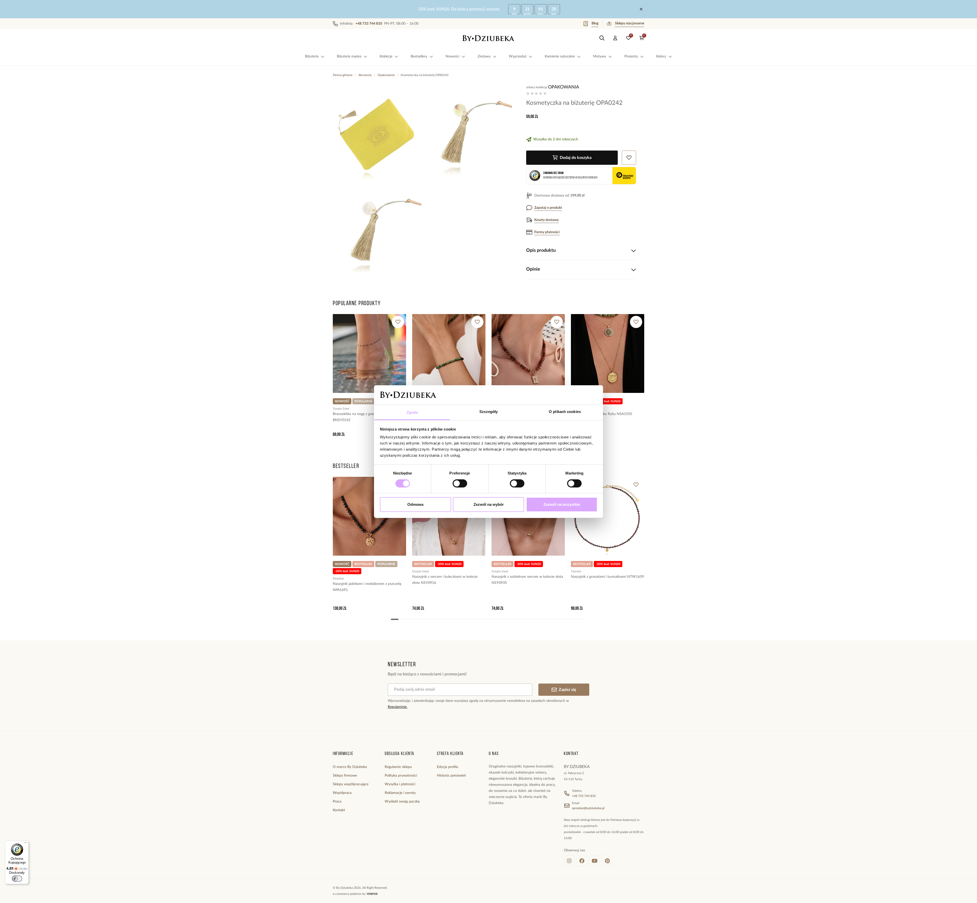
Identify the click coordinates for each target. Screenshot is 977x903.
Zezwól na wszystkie (561, 504)
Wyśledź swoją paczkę (402, 801)
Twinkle (576, 571)
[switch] (460, 483)
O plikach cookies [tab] (565, 411)
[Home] (488, 38)
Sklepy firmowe (345, 775)
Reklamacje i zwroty (400, 793)
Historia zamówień (451, 775)
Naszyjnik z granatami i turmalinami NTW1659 (607, 577)
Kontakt (339, 810)
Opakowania (386, 75)
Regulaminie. (397, 707)
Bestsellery (419, 56)
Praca (337, 801)
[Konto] (615, 38)
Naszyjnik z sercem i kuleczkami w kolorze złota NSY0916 (445, 580)
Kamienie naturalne (560, 56)
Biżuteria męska (349, 56)
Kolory (661, 56)
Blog (595, 23)
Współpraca (342, 793)
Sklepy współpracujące (350, 784)
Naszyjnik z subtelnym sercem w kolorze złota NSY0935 (527, 580)
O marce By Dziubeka (350, 767)
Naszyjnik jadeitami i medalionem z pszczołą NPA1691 (367, 587)
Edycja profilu (447, 767)
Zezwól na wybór (488, 504)
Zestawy (484, 56)
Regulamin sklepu (398, 767)
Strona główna (342, 75)
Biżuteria (312, 56)
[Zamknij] (641, 9)
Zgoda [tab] (412, 412)
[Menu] (26, 844)
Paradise (338, 578)
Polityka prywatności (401, 775)
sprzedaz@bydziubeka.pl (588, 808)
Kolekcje (386, 56)
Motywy (599, 56)
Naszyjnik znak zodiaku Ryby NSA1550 (601, 414)
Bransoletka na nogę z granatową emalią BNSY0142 (364, 417)
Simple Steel (341, 408)
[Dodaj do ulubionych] (398, 322)
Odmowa (415, 504)
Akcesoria (364, 75)
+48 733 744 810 (584, 795)
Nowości (452, 56)
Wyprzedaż (517, 56)
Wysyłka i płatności (400, 784)
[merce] (372, 893)
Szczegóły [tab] (488, 411)
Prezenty (631, 56)
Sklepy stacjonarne (629, 23)
